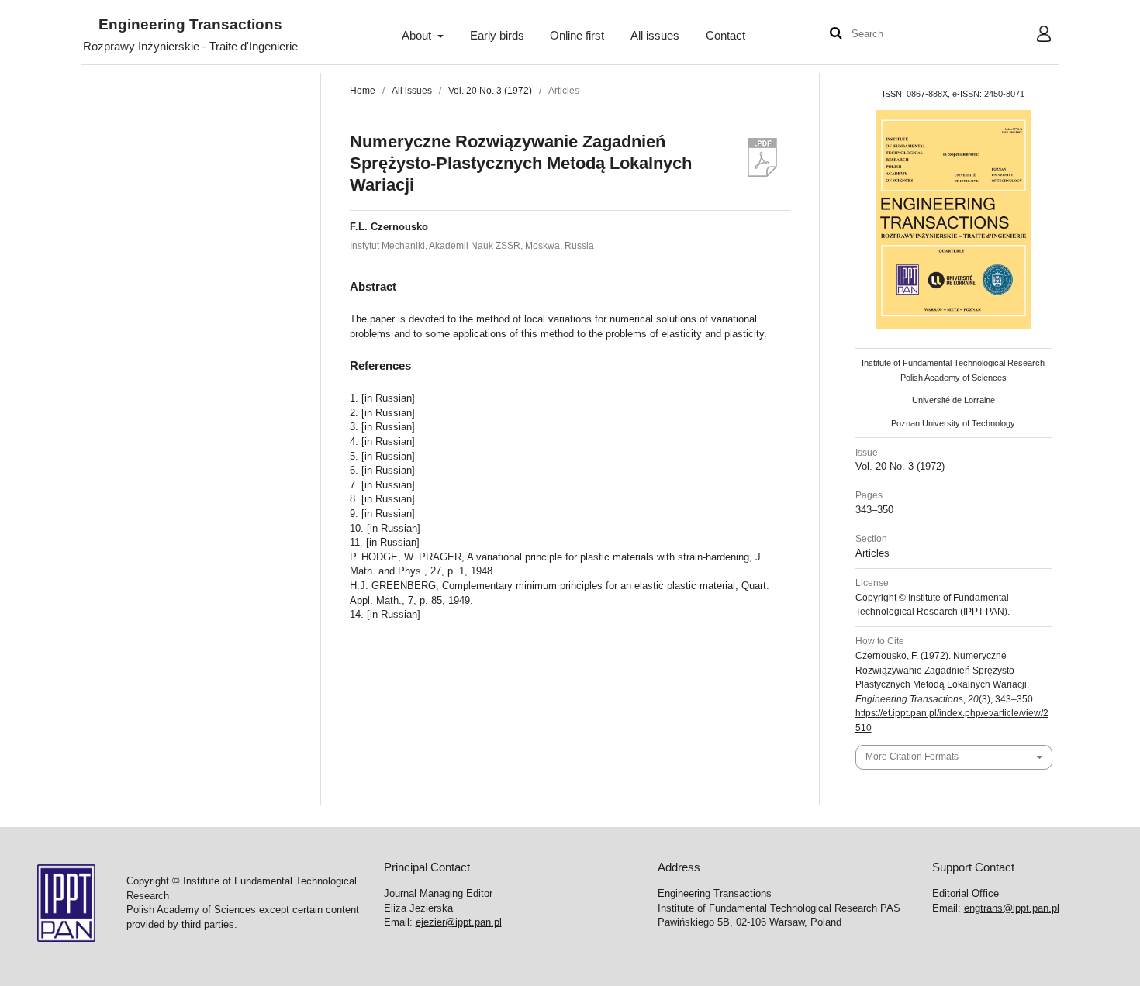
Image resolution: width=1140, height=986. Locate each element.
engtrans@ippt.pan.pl (1011, 908)
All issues (654, 35)
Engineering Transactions (190, 25)
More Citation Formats (912, 756)
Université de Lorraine (953, 400)
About (418, 35)
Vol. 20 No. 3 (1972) (490, 90)
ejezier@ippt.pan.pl (459, 922)
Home (362, 90)
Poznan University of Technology (953, 423)
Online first (577, 35)
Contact (725, 35)
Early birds (497, 35)
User (1032, 35)
